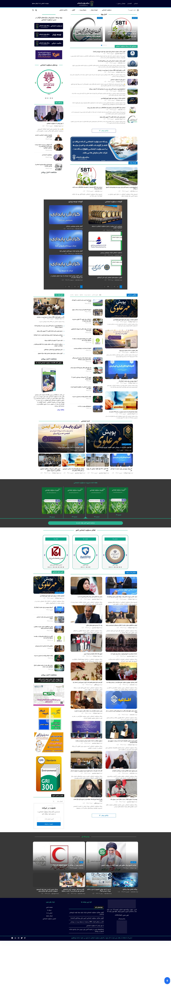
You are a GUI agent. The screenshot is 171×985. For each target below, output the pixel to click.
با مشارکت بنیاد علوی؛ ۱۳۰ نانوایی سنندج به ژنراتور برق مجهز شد (81, 320)
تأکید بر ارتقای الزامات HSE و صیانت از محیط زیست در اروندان (111, 70)
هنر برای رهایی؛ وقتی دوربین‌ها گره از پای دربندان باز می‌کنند (81, 368)
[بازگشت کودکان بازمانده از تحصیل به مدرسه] (98, 399)
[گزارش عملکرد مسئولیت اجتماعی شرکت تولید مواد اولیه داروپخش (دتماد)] (121, 29)
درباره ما (47, 3)
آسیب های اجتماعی (126, 444)
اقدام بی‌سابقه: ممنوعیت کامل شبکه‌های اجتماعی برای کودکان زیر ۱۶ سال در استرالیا (73, 890)
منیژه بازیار (53, 893)
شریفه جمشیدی (132, 39)
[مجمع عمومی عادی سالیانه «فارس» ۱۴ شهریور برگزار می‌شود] (132, 119)
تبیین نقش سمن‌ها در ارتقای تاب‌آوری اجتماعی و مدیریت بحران (50, 469)
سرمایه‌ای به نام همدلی (47, 155)
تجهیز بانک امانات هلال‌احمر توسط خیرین (93, 654)
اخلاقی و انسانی (132, 295)
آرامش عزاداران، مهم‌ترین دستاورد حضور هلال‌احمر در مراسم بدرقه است (121, 682)
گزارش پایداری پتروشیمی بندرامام (74, 226)
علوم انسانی (95, 295)
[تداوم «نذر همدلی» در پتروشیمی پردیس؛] (98, 351)
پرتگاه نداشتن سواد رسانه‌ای (130, 889)
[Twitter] (22, 938)
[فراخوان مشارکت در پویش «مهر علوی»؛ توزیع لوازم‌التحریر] (132, 100)
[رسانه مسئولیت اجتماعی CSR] (85, 3)
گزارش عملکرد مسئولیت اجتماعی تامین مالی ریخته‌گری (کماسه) (86, 35)
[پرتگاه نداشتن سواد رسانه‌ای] (125, 880)
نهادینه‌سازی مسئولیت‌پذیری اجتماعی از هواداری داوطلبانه (43, 165)
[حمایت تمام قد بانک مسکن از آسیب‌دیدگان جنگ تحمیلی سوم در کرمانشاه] (98, 360)
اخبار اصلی (135, 18)
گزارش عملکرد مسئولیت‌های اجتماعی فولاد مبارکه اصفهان (50, 353)
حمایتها (76, 295)
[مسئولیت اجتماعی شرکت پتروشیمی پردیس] (105, 241)
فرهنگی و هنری (121, 3)
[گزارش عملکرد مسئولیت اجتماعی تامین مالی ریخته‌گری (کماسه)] (86, 29)
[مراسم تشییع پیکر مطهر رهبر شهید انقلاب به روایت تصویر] (112, 861)
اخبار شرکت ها (59, 295)
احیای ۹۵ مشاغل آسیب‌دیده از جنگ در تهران (81, 310)
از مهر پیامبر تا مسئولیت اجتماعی (118, 79)
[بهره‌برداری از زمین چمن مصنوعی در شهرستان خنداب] (98, 302)
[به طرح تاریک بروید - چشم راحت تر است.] (33, 10)
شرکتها (81, 295)
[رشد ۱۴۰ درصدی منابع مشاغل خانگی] (86, 614)
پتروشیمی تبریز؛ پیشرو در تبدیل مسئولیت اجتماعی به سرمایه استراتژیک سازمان (107, 227)
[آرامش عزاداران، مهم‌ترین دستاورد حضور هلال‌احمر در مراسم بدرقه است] (121, 671)
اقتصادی (129, 3)
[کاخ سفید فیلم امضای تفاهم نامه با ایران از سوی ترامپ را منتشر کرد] (86, 671)
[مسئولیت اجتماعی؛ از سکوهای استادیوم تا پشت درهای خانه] (98, 389)
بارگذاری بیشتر (104, 131)
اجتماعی (136, 3)
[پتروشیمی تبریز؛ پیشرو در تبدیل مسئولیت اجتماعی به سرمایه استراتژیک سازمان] (105, 214)
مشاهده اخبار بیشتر (49, 172)
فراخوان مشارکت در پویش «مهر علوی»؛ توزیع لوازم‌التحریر (113, 98)
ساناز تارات (99, 39)
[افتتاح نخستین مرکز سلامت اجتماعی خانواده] (59, 619)
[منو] (138, 10)
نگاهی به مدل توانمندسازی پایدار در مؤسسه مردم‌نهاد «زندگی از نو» (81, 339)
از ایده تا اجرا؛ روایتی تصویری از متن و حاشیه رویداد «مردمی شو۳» (99, 890)
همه (100, 295)
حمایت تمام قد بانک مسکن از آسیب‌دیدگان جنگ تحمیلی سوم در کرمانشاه (81, 358)
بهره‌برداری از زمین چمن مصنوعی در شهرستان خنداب (81, 300)
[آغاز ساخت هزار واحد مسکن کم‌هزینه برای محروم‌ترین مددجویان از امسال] (86, 760)
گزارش (73, 10)
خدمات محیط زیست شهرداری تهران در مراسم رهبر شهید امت (124, 654)
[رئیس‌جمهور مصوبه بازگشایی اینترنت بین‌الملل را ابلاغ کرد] (121, 760)
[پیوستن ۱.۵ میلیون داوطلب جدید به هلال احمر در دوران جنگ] (121, 788)
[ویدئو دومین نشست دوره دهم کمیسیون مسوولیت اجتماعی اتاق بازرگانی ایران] (46, 880)
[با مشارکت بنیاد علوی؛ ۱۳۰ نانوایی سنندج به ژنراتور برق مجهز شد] (98, 322)
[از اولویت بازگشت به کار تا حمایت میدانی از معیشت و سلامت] (86, 730)
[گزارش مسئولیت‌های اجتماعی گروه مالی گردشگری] (105, 265)
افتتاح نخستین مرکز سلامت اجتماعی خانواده (45, 617)
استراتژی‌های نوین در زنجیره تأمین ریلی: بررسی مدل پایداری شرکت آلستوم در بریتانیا (107, 89)
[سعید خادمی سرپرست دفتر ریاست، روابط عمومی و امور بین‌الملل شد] (121, 586)
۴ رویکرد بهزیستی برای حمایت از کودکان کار (128, 381)
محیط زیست (83, 10)
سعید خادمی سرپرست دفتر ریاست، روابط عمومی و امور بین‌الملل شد (122, 596)
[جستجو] (36, 10)
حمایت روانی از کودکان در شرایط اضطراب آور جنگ (68, 865)
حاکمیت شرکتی (63, 10)
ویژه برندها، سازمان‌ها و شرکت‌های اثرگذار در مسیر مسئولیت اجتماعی (48, 19)
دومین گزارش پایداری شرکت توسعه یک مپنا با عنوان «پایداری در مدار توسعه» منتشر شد (67, 276)
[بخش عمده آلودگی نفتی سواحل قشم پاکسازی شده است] (86, 586)
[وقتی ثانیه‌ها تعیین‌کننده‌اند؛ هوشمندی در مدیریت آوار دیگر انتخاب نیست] (86, 788)
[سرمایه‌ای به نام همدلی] (58, 157)
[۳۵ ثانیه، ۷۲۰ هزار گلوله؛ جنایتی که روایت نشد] (97, 460)
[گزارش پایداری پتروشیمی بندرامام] (66, 214)
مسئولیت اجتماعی (106, 10)
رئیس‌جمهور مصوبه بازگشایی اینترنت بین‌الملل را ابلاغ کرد (124, 771)
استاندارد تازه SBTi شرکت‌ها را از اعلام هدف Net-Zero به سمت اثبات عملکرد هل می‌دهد (106, 107)
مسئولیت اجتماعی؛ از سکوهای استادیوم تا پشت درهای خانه (81, 387)
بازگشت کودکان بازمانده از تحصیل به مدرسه (81, 396)
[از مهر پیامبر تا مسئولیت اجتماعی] (132, 82)
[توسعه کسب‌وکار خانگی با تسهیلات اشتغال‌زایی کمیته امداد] (98, 331)
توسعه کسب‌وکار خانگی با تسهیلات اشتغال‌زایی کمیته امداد (81, 329)
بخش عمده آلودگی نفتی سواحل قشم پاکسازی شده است (90, 596)
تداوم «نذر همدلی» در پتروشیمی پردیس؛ (82, 348)
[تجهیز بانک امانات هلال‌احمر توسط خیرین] (86, 643)
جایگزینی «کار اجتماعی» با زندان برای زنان (44, 646)
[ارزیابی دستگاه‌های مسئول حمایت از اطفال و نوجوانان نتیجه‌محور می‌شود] (121, 614)
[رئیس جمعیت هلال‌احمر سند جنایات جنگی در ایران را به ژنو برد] (86, 700)
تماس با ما (41, 3)
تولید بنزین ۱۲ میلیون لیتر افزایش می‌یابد (53, 340)
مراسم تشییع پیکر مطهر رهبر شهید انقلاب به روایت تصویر (118, 865)
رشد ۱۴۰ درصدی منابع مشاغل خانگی (94, 625)
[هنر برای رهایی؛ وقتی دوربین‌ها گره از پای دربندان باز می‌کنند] (98, 370)
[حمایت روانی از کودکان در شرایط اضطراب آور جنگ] (59, 861)
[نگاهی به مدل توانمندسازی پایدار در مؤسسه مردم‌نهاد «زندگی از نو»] (98, 341)
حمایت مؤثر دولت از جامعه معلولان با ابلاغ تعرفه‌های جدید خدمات (43, 666)
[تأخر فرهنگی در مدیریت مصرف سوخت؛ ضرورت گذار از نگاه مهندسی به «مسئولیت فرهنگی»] (58, 147)
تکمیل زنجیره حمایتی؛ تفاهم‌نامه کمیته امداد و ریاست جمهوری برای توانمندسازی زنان (122, 741)
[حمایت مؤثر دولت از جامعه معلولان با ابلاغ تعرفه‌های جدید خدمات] (59, 667)
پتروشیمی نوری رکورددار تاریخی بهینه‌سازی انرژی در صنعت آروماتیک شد (48, 335)
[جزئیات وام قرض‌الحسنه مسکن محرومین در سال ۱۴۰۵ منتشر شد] (121, 400)
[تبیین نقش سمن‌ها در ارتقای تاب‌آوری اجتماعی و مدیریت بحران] (49, 460)
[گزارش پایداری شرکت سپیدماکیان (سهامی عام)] (66, 239)
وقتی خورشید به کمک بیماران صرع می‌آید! (128, 350)
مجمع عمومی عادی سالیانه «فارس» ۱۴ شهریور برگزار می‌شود (112, 117)
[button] (35, 83)
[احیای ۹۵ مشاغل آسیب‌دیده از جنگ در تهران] (98, 312)
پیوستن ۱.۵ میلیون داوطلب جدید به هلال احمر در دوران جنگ (123, 799)
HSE (63, 314)
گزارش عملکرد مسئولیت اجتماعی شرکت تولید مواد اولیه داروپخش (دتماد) (124, 33)
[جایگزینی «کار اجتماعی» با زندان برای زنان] (59, 648)
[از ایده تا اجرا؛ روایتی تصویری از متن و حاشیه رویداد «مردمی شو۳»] (99, 880)
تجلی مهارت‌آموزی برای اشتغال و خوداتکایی (53, 349)
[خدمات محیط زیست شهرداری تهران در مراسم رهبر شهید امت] (121, 643)
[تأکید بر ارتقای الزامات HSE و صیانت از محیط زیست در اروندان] (132, 72)
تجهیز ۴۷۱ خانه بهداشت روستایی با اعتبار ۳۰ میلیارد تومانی (81, 378)
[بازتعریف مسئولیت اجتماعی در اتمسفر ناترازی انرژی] (58, 137)
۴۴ (108, 287)
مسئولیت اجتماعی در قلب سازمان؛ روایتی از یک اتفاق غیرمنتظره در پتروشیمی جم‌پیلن (48, 345)
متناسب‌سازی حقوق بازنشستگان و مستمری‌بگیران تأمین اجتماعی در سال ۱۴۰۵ (121, 711)
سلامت (72, 295)
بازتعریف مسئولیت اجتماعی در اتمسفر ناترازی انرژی (43, 135)
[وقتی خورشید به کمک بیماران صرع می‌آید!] (121, 339)
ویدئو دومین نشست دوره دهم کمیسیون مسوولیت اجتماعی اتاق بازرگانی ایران (47, 890)
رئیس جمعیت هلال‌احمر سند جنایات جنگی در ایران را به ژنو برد (88, 711)
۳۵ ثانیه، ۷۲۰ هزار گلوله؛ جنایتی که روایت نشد (97, 469)
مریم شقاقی (96, 685)
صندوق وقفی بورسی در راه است (84, 406)
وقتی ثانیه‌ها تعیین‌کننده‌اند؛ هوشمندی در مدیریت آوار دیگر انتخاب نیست (87, 800)
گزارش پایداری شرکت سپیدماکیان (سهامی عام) (71, 251)
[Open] (167, 980)
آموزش (81, 862)
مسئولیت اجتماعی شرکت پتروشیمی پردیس (111, 253)
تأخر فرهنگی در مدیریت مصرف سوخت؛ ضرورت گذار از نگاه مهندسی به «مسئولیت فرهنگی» (43, 146)
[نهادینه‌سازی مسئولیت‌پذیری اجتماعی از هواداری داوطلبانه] (58, 167)
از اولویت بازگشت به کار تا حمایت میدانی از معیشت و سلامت (89, 741)
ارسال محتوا (35, 3)
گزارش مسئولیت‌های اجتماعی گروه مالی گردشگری (109, 277)
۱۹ (68, 287)
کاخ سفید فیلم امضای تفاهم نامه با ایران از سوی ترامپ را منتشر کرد (87, 682)
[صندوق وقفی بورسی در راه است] (98, 408)
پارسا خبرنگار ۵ (119, 72)
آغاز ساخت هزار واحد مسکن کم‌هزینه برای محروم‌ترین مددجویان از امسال (86, 771)
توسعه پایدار (94, 10)
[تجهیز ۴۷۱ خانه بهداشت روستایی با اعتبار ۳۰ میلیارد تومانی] (98, 380)
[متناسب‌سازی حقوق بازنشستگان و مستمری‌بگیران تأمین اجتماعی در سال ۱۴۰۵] (121, 700)
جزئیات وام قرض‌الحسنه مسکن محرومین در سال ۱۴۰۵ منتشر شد (123, 412)
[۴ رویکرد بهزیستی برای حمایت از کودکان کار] (121, 370)
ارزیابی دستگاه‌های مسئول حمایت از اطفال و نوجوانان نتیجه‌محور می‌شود (121, 625)
